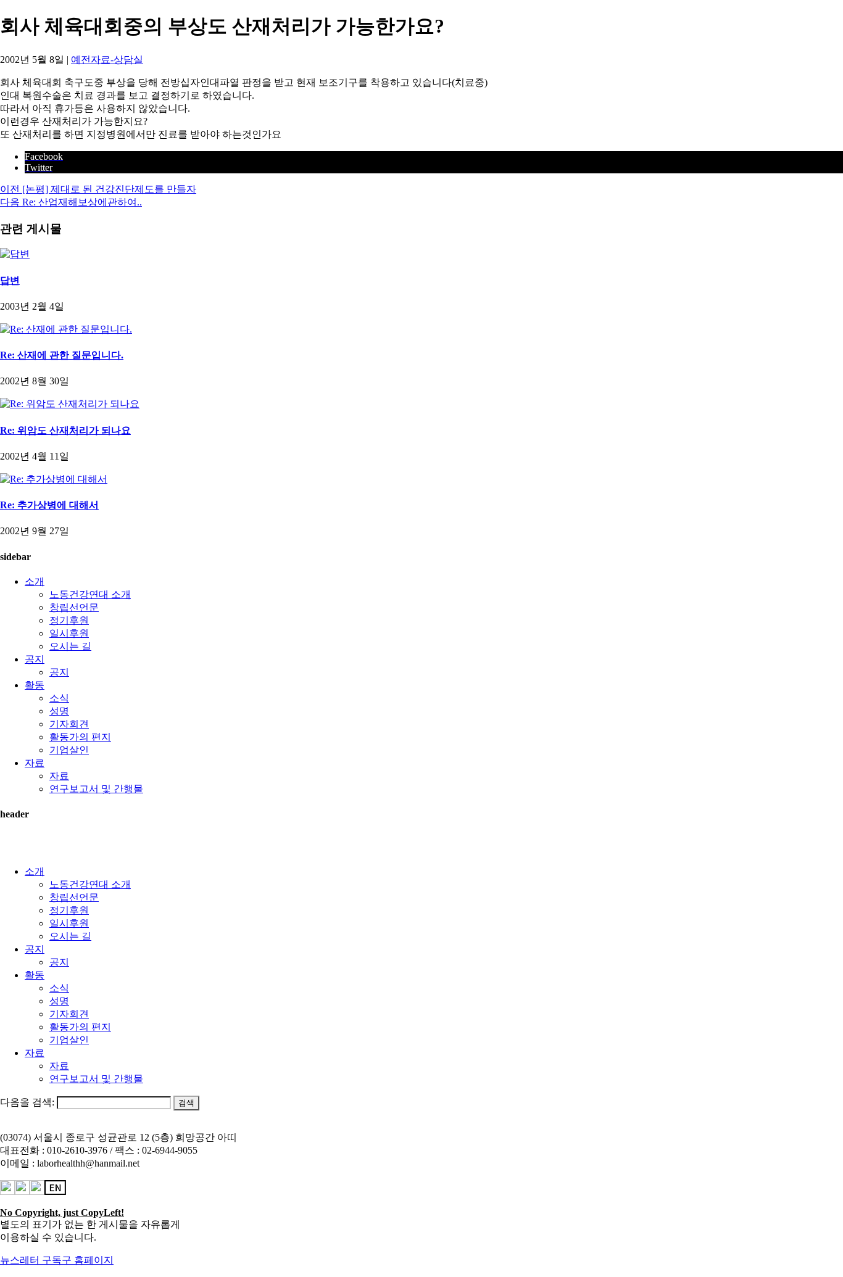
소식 (59, 698)
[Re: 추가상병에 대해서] (53, 479)
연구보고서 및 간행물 (96, 788)
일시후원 (69, 633)
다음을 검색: (27, 1102)
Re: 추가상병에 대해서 (49, 505)
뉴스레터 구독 (31, 1260)
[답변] (15, 254)
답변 (10, 280)
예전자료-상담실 (107, 59)
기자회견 (69, 724)
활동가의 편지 (80, 737)
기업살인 (69, 750)
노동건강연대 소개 (90, 594)
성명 (59, 711)
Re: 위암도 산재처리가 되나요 (65, 430)
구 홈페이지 (88, 1260)
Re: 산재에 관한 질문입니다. (61, 355)
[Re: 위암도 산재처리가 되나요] (69, 404)
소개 (34, 581)
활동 (34, 685)
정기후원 (69, 620)
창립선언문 (74, 607)
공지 (34, 659)
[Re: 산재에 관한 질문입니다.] (66, 329)
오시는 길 (70, 646)
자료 (34, 763)
